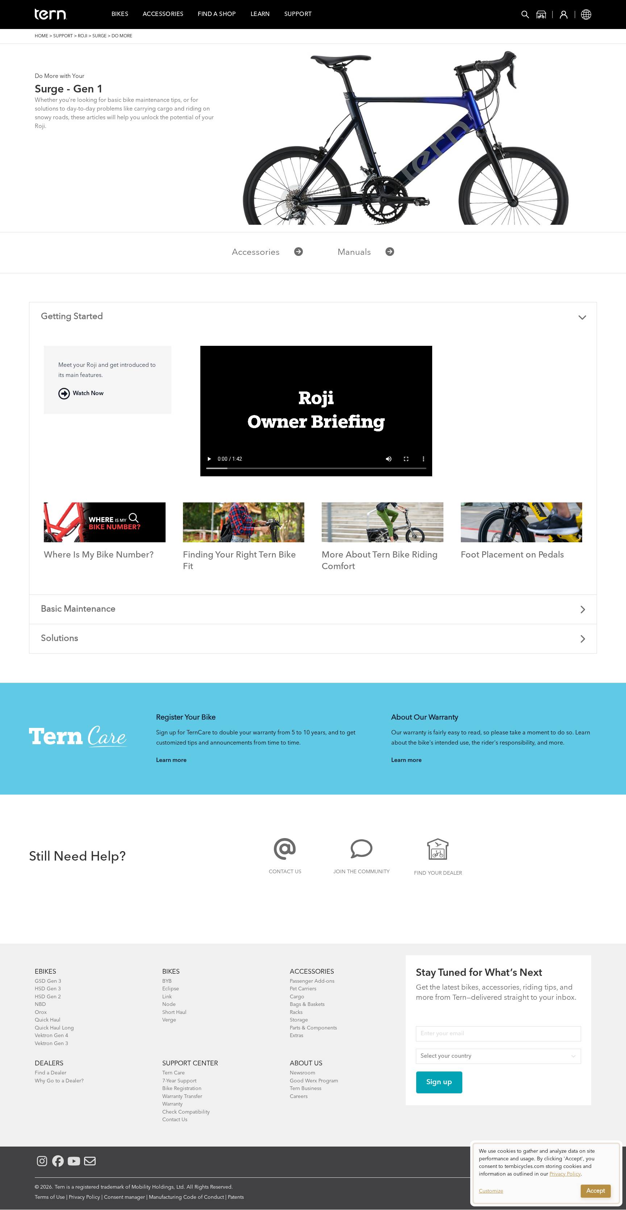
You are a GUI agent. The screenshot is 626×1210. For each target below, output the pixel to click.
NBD (40, 1004)
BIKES (171, 972)
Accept (596, 1191)
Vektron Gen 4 (51, 1035)
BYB (167, 981)
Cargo (297, 996)
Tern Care (173, 1073)
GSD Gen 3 (48, 981)
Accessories (163, 14)
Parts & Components (313, 1028)
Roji (82, 36)
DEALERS (49, 1063)
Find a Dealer (50, 1073)
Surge (99, 36)
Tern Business (305, 1088)
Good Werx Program (314, 1080)
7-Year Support (179, 1080)
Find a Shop (217, 14)
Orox (41, 1012)
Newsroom (302, 1073)
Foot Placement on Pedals (512, 555)
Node (169, 1004)
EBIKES (45, 972)
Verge (169, 1020)
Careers (299, 1096)
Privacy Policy (84, 1197)
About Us (306, 1063)
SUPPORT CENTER (190, 1063)
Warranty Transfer (182, 1096)
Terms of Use (50, 1197)
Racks (296, 1012)
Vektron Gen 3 (51, 1043)
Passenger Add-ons (312, 981)
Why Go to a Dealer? (59, 1080)
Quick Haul (47, 1020)
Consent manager (124, 1197)
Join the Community (361, 871)
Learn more (171, 760)
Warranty (172, 1104)
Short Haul (174, 1012)
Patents (236, 1197)
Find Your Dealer (438, 873)
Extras (296, 1035)
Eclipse (170, 988)
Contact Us (285, 871)
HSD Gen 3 (48, 988)
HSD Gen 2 (48, 996)
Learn (260, 14)
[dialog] (546, 1173)
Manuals (354, 252)
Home (41, 36)
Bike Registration (181, 1088)
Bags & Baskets (307, 1004)
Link (167, 996)
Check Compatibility (186, 1112)
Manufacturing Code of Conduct (186, 1197)
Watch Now (88, 394)
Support (298, 14)
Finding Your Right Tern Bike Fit (239, 561)
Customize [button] (491, 1191)
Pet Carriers (303, 988)
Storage (299, 1020)
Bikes (120, 14)
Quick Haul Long (54, 1028)
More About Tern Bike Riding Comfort (380, 561)
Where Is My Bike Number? (99, 555)
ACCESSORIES (312, 972)
